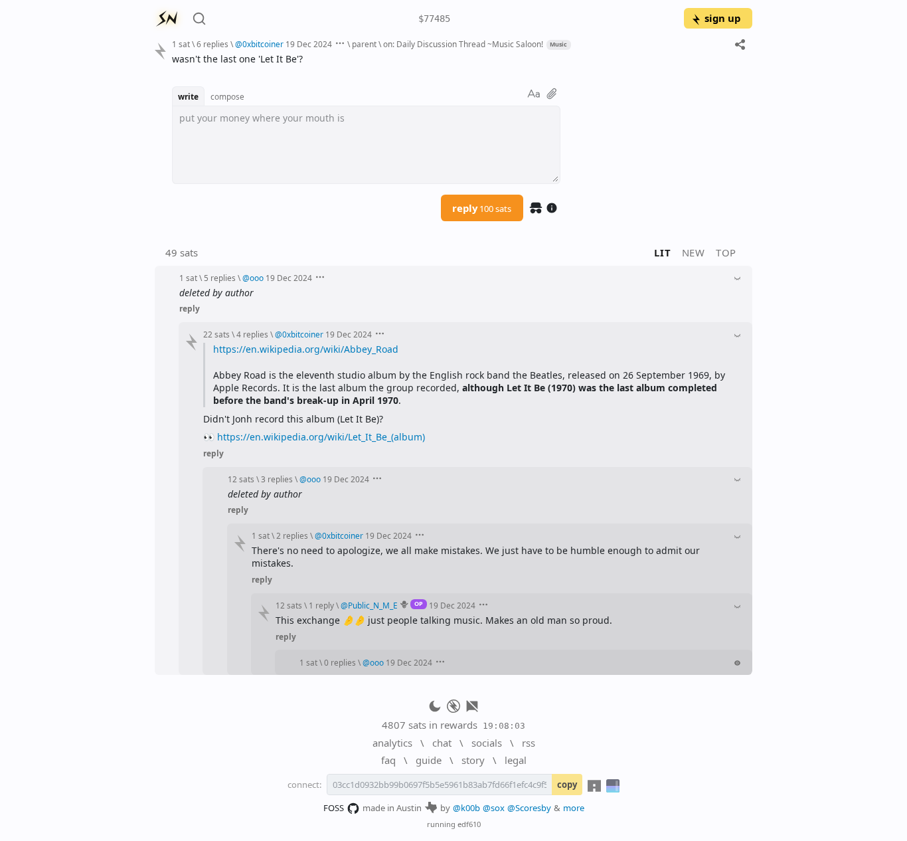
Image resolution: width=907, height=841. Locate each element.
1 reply (321, 605)
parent (364, 44)
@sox (494, 808)
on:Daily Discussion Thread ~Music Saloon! (463, 44)
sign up (722, 18)
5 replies (220, 277)
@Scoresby (529, 808)
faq (388, 760)
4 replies (252, 334)
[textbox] (457, 58)
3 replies (277, 479)
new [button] (693, 252)
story (473, 760)
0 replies (340, 662)
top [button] (726, 252)
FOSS (333, 808)
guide (429, 760)
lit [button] (662, 252)
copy (567, 785)
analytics (392, 742)
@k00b (466, 808)
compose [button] (227, 96)
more (573, 808)
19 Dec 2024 (309, 44)
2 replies (292, 535)
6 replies (212, 44)
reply (481, 208)
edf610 (469, 824)
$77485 (434, 18)
